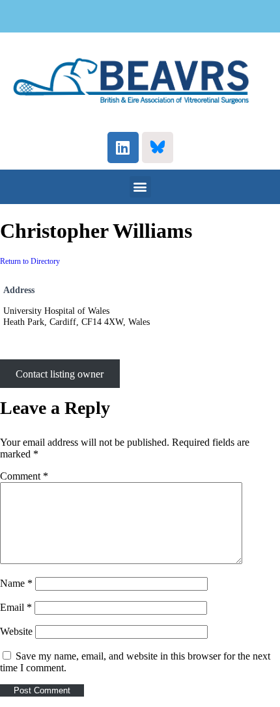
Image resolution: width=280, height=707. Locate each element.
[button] (140, 187)
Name (16, 583)
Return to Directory (30, 261)
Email (16, 607)
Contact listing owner (60, 373)
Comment (24, 476)
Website (16, 631)
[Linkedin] (123, 147)
